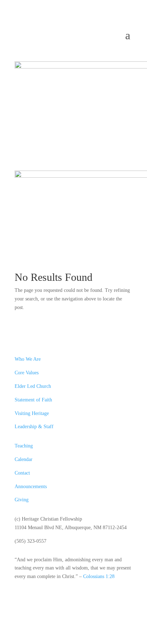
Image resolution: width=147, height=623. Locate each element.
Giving (22, 499)
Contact (22, 473)
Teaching (24, 446)
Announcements (31, 486)
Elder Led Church (33, 386)
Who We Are (28, 359)
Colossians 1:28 (99, 576)
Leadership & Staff (34, 426)
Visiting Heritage (32, 413)
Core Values (27, 372)
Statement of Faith (33, 399)
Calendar (23, 459)
